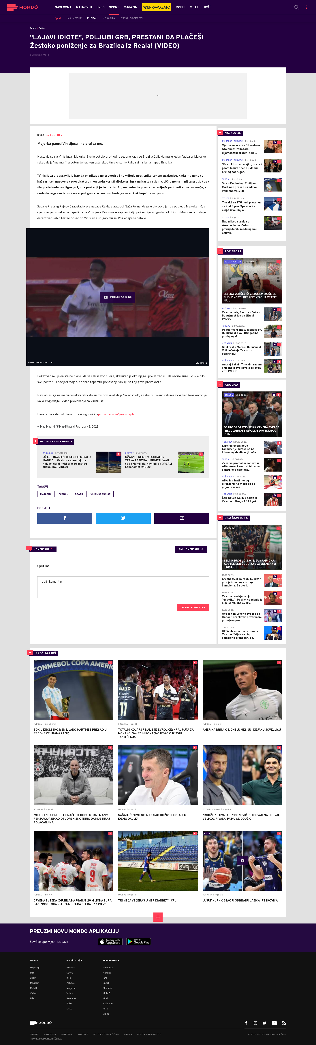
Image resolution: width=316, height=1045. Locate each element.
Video (33, 993)
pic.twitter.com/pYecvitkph (116, 414)
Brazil (79, 494)
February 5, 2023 (87, 426)
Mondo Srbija (74, 960)
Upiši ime (43, 566)
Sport (33, 28)
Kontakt (83, 1034)
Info (32, 972)
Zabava (70, 983)
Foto (69, 1003)
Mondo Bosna (111, 960)
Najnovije (35, 967)
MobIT (33, 988)
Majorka (46, 494)
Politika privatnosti (149, 1034)
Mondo (34, 960)
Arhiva (128, 1034)
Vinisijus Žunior (101, 494)
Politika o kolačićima (106, 1034)
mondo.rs (49, 135)
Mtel (32, 998)
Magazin (34, 983)
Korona (70, 967)
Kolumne (71, 998)
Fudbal (42, 28)
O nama (34, 1034)
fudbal (63, 494)
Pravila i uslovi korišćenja (46, 1038)
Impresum (66, 1034)
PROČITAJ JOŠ (45, 653)
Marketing (50, 1034)
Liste (69, 1008)
